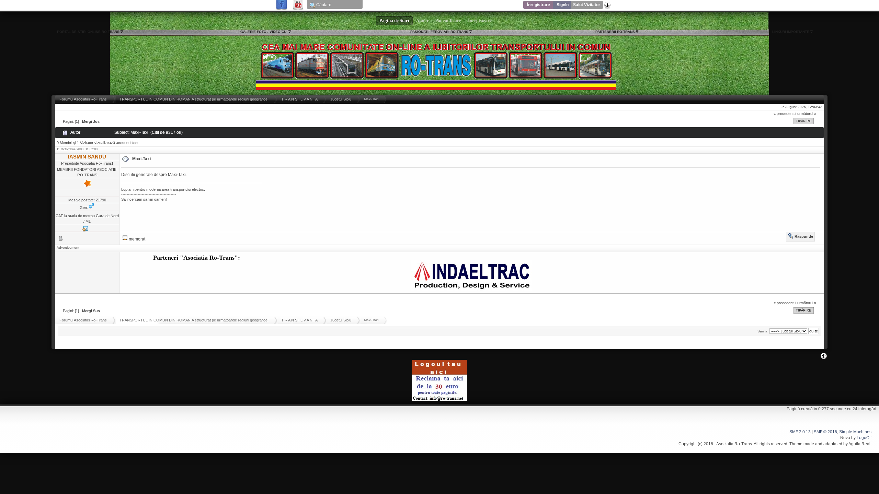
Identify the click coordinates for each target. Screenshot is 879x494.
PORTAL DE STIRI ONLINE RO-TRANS (88, 32)
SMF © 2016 (825, 432)
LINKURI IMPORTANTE (790, 32)
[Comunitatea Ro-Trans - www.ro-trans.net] (85, 230)
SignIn (563, 4)
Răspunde (804, 236)
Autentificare (448, 20)
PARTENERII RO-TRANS (615, 32)
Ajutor (422, 20)
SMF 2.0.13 (800, 432)
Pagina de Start (394, 20)
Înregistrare (538, 4)
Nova (845, 437)
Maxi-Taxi (141, 158)
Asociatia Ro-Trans (734, 444)
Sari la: (762, 331)
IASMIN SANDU (87, 157)
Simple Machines (855, 432)
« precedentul (785, 113)
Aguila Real (859, 444)
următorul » (806, 113)
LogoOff (864, 437)
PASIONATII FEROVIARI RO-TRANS (439, 32)
